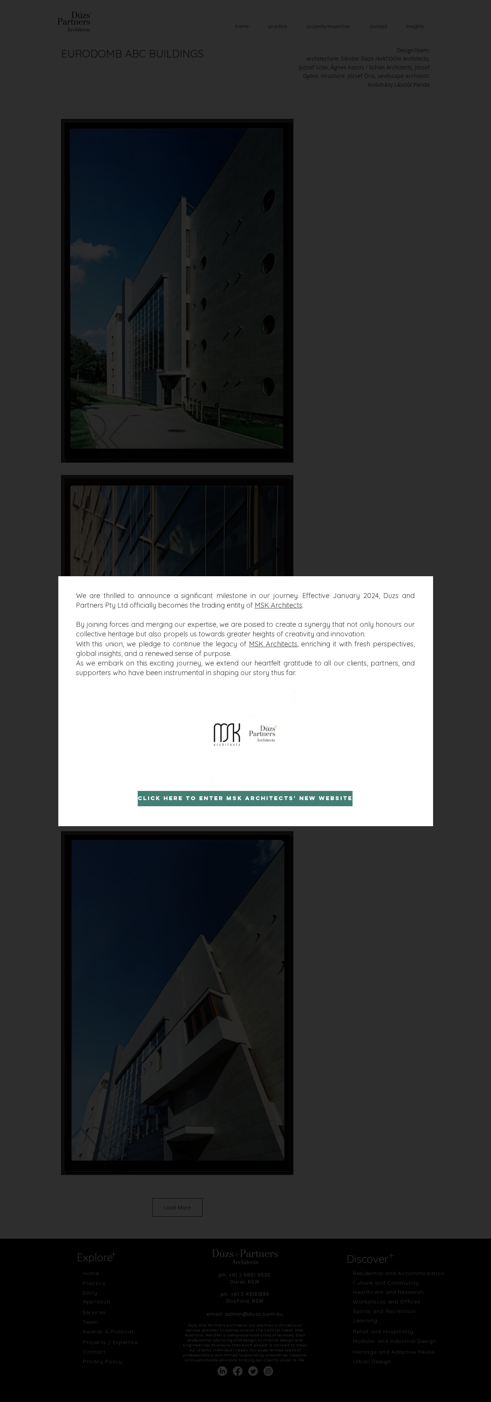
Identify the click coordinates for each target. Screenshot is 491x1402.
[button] (289, 779)
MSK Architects (278, 605)
